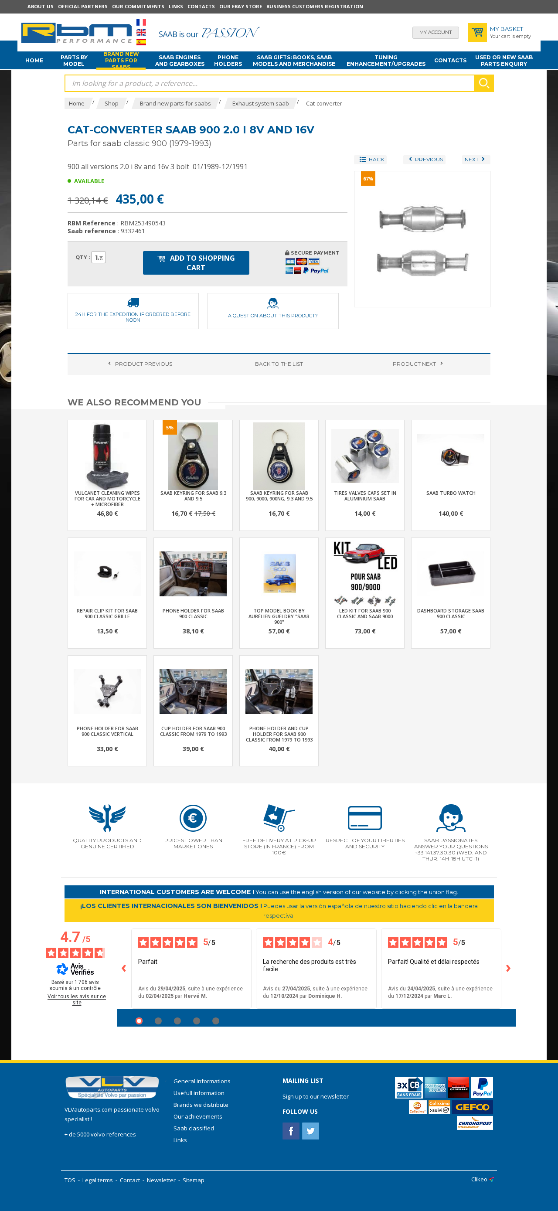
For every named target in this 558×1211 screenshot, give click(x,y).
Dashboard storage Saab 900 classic (450, 613)
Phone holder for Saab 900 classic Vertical (107, 731)
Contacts (201, 6)
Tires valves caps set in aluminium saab (365, 495)
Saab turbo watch (451, 493)
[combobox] (98, 257)
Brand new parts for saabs (121, 60)
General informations (202, 1081)
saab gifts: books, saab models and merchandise (294, 60)
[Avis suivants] (509, 969)
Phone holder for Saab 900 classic (193, 613)
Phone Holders (228, 60)
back (279, 364)
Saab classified (194, 1128)
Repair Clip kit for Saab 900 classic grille (107, 613)
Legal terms (97, 1180)
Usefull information (199, 1093)
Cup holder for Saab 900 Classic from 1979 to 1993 (193, 731)
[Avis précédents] (124, 969)
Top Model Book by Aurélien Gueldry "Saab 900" (279, 616)
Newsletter (161, 1180)
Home (34, 60)
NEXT (414, 364)
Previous (143, 364)
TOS (70, 1180)
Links (176, 6)
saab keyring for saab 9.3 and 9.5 (193, 495)
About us (40, 6)
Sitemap (193, 1180)
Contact (130, 1180)
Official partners (83, 6)
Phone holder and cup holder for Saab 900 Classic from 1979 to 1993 (279, 733)
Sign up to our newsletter (315, 1096)
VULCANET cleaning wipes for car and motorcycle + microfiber (107, 498)
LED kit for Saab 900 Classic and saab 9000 (365, 613)
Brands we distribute (201, 1105)
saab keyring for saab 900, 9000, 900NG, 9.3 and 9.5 (279, 495)
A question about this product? (273, 316)
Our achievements (198, 1116)
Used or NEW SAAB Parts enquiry (504, 60)
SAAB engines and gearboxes (179, 60)
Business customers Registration (314, 6)
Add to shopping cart (201, 262)
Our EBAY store (240, 6)
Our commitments (138, 6)
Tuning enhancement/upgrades (386, 60)
